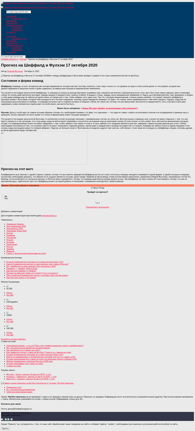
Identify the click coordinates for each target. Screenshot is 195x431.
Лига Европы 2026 (14, 228)
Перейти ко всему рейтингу (13, 339)
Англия (9, 233)
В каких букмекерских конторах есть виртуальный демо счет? (34, 262)
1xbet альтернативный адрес (19, 392)
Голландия (11, 237)
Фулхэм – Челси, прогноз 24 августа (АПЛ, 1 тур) (28, 374)
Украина (10, 249)
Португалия (11, 244)
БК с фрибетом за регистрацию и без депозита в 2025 (31, 266)
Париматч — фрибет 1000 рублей (21, 268)
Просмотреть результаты (97, 207)
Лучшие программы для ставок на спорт (24, 363)
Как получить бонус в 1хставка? (21, 277)
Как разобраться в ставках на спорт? (23, 350)
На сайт (10, 295)
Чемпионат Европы (15, 224)
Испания (10, 242)
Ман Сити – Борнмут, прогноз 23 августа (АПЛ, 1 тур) (30, 379)
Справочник (17, 30)
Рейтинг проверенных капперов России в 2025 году (29, 361)
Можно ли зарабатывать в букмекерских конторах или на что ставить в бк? (40, 357)
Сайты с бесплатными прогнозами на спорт (26, 253)
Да (6, 196)
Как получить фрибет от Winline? (21, 271)
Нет (6, 198)
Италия (9, 240)
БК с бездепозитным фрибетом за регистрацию (28, 348)
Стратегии (16, 28)
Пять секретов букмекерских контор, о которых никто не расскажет (37, 275)
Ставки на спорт (13, 366)
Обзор (9, 293)
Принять (5, 429)
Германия (10, 235)
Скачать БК (11, 23)
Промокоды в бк (19, 18)
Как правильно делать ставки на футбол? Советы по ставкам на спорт (38, 352)
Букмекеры (11, 21)
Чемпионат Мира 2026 (16, 231)
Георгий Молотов (15, 71)
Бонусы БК (11, 16)
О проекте (11, 32)
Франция (10, 251)
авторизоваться (49, 215)
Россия (9, 246)
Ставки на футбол (14, 25)
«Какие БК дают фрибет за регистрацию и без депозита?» (110, 108)
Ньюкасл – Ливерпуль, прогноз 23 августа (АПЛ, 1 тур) (31, 376)
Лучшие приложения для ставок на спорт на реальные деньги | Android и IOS (41, 359)
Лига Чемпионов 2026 (16, 226)
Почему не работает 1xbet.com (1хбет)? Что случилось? (32, 273)
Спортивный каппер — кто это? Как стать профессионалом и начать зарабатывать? (44, 345)
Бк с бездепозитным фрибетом (20, 389)
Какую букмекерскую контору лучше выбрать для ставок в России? (37, 264)
